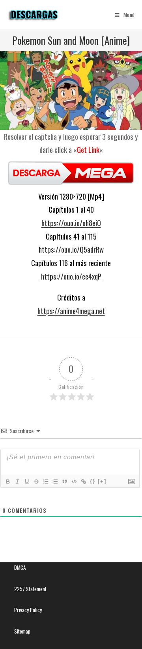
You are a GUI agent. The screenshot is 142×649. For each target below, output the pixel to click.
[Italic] (17, 481)
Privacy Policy (28, 610)
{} (92, 481)
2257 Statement (30, 589)
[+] (102, 481)
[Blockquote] (64, 481)
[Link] (83, 481)
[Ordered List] (45, 481)
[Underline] (26, 481)
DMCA (20, 567)
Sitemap (22, 631)
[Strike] (36, 481)
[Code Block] (73, 481)
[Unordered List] (55, 481)
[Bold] (7, 481)
